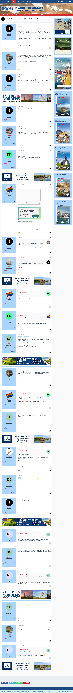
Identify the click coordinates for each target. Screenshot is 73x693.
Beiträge (4, 38)
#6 (50, 150)
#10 (50, 289)
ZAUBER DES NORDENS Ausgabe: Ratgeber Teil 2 (61, 121)
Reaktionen (5, 37)
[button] (4, 683)
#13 (50, 368)
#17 (50, 475)
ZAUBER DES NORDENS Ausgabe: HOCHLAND (60, 175)
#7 (50, 184)
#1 (50, 24)
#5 (50, 126)
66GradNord (29, 229)
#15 (50, 412)
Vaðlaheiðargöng (22, 202)
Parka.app (20, 219)
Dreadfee (8, 20)
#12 (50, 334)
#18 (50, 498)
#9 (50, 257)
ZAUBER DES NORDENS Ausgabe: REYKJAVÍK (60, 202)
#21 (50, 570)
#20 (50, 548)
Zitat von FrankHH (23, 292)
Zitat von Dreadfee (23, 261)
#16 (50, 447)
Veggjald (19, 267)
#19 (50, 529)
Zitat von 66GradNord (24, 315)
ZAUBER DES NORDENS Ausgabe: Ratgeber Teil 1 (61, 148)
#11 (50, 311)
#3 (50, 74)
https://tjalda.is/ (25, 401)
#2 (50, 53)
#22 (50, 602)
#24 (50, 645)
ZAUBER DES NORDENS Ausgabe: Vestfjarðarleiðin (61, 93)
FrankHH (20, 336)
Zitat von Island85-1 (23, 241)
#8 (50, 237)
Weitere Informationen (63, 691)
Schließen (69, 691)
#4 (50, 106)
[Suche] (70, 1)
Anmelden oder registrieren (62, 1)
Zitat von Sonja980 (23, 450)
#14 (50, 390)
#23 (50, 625)
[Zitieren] (50, 48)
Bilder (4, 68)
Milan (20, 478)
